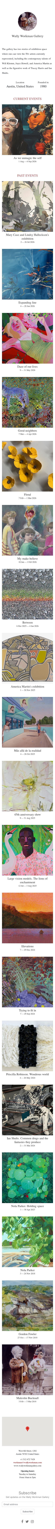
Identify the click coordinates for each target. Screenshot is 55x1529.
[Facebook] (22, 1521)
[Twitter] (27, 1521)
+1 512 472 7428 (27, 1459)
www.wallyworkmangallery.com (27, 1465)
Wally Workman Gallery (27, 36)
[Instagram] (32, 1521)
